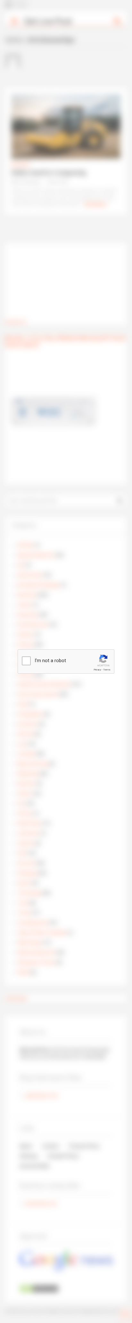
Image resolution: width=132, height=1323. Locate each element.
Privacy (97, 669)
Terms (106, 669)
